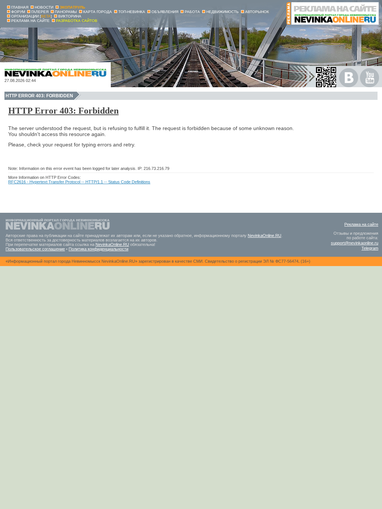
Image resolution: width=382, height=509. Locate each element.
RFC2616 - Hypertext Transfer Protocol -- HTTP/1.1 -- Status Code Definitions (79, 182)
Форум (18, 12)
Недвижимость (222, 12)
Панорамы (66, 12)
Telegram (369, 248)
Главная (19, 7)
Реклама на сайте (361, 224)
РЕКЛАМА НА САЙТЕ (30, 21)
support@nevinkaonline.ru (354, 243)
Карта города (97, 12)
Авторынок (257, 12)
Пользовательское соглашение (35, 249)
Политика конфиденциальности (98, 249)
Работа (192, 12)
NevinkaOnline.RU (264, 235)
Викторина (69, 16)
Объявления (164, 12)
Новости (44, 7)
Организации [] (31, 16)
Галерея (39, 12)
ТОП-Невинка (131, 12)
